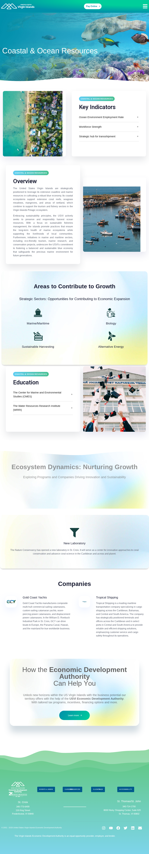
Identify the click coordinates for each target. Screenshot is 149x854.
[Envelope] (140, 828)
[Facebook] (118, 828)
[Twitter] (125, 828)
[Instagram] (103, 828)
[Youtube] (111, 828)
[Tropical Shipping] (111, 617)
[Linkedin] (133, 828)
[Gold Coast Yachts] (37, 613)
